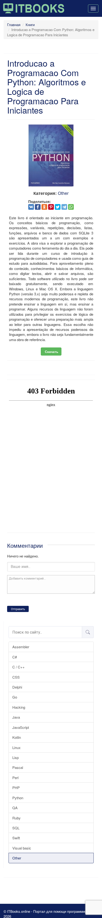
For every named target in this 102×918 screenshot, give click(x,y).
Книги (30, 24)
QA (15, 807)
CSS (16, 677)
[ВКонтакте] (31, 207)
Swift (16, 837)
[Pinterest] (51, 207)
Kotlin (16, 737)
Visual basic (21, 847)
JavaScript (20, 727)
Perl (15, 777)
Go (14, 696)
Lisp (15, 757)
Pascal (17, 767)
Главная (13, 24)
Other (16, 857)
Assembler (20, 646)
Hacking (18, 707)
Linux (16, 747)
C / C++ (18, 666)
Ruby (16, 817)
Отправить (18, 609)
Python (17, 797)
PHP (16, 787)
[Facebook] (38, 207)
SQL (15, 827)
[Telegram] (64, 207)
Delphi (17, 687)
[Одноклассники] (44, 207)
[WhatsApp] (71, 207)
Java (16, 717)
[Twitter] (57, 207)
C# (14, 656)
